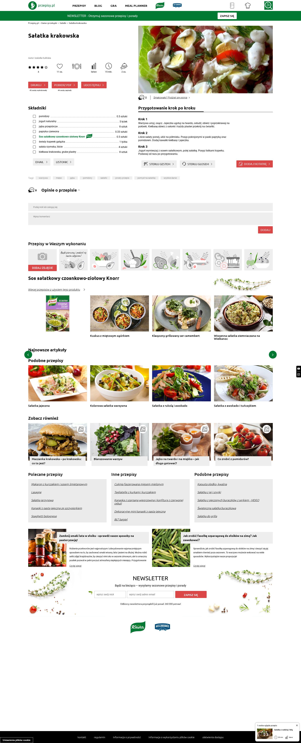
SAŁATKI (103, 178)
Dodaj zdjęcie (42, 268)
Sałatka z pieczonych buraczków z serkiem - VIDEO (228, 500)
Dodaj (265, 229)
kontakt (82, 737)
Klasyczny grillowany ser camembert (176, 335)
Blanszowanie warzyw (108, 459)
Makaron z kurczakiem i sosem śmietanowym (59, 484)
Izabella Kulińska (43, 58)
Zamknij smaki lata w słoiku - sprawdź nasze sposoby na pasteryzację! (96, 538)
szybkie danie (170, 178)
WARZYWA (43, 178)
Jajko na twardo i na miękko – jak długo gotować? (177, 461)
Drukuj (36, 85)
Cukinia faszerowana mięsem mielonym (139, 484)
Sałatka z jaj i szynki (209, 492)
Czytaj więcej (75, 566)
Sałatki (63, 23)
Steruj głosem (198, 164)
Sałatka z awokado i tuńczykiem (235, 405)
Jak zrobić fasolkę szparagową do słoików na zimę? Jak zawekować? (220, 538)
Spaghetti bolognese (44, 516)
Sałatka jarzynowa (42, 500)
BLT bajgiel (120, 519)
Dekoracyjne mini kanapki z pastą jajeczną (139, 511)
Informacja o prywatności (127, 737)
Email (39, 162)
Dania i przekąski (49, 23)
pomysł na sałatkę (146, 178)
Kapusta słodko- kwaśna (212, 484)
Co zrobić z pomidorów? (233, 459)
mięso (59, 178)
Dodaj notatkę (255, 163)
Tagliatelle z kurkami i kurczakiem (135, 492)
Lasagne (36, 492)
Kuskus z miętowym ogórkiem (109, 335)
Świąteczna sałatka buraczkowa (216, 508)
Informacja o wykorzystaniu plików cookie (172, 737)
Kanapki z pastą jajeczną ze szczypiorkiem (56, 508)
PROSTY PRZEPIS (122, 178)
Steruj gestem (159, 164)
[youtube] (298, 369)
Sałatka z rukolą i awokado (169, 405)
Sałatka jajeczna (39, 405)
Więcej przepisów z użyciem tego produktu (54, 289)
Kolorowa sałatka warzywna (108, 405)
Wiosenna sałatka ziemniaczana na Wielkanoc (237, 337)
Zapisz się (191, 595)
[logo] (41, 5)
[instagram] (298, 374)
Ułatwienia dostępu (213, 737)
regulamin (99, 737)
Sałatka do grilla (207, 516)
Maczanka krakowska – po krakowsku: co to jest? (57, 461)
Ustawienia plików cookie (16, 740)
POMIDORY (87, 178)
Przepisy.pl (33, 23)
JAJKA (72, 178)
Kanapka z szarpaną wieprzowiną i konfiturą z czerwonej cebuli (148, 501)
